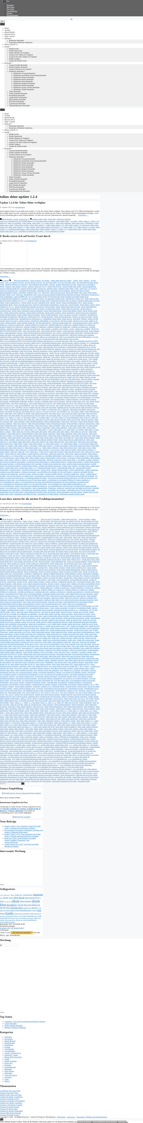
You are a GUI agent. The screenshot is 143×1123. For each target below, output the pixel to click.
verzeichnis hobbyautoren (30, 470)
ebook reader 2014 (27, 309)
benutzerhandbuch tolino (8, 293)
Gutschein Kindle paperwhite (72, 333)
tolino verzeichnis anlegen (29, 737)
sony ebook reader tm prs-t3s (63, 403)
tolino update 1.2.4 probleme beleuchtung (47, 456)
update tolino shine (89, 229)
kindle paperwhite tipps (38, 636)
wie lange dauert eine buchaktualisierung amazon (25, 757)
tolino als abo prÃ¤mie (58, 420)
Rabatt (13, 918)
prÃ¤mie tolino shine (17, 399)
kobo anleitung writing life (61, 642)
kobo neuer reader (78, 646)
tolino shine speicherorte (87, 719)
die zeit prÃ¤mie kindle (87, 551)
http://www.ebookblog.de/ (49, 337)
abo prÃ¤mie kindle (50, 283)
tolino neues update (32, 709)
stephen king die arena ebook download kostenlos (78, 695)
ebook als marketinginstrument (69, 556)
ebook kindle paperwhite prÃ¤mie (68, 307)
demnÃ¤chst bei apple (90, 545)
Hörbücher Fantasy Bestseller (23, 77)
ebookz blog (68, 578)
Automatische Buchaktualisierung (72, 533)
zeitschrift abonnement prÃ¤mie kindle (13, 777)
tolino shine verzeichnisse (24, 731)
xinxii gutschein (25, 488)
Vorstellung (4, 751)
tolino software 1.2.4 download (26, 450)
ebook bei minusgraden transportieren (46, 305)
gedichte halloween (42, 592)
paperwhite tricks (31, 395)
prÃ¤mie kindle (15, 680)
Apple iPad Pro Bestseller (18, 97)
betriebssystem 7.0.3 (34, 293)
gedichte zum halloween (31, 329)
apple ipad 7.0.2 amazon (88, 289)
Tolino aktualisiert (85, 703)
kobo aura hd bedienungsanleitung (12, 644)
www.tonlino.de (76, 773)
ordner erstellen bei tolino (24, 670)
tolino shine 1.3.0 (60, 430)
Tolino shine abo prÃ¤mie (21, 432)
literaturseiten (94, 654)
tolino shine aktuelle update (33, 713)
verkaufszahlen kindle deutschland (55, 747)
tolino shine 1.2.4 (38, 223)
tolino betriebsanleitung (52, 422)
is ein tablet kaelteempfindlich (49, 345)
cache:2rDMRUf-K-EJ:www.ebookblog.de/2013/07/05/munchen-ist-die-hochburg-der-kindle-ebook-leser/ (51, 297)
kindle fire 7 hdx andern (51, 357)
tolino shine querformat (69, 719)
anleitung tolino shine (39, 219)
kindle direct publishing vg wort (39, 624)
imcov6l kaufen (67, 343)
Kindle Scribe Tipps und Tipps (11, 1095)
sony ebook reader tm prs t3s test (40, 403)
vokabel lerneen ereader (59, 470)
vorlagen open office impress (10, 472)
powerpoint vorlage (31, 397)
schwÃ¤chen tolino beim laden (11, 691)
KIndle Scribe (14, 49)
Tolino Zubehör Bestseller (18, 93)
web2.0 (82, 474)
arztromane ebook (43, 291)
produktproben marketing (18, 401)
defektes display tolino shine (71, 545)
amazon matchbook (89, 287)
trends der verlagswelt (54, 460)
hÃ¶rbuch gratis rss (20, 598)
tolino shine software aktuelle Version (45, 440)
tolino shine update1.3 (16, 448)
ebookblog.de (92, 315)
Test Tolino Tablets (77, 411)
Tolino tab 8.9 (44, 452)
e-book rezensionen (27, 556)
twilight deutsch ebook (58, 462)
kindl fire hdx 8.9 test (89, 351)
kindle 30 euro (54, 353)
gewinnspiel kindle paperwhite (53, 594)
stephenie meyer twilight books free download (44, 697)
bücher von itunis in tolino (80, 291)
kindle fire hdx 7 (13, 363)
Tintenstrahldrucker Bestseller (19, 106)
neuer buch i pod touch (46, 393)
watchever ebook (25, 474)
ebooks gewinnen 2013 (75, 576)
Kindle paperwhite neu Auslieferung (32, 634)
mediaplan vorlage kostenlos (85, 389)
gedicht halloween (46, 588)
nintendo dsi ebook (6, 668)
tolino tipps (44, 454)
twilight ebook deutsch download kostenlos (69, 741)
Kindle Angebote (10, 1061)
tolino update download (84, 735)
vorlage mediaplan (91, 470)
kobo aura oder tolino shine (70, 379)
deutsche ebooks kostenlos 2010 (39, 301)
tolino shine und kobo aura (9, 721)
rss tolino (74, 221)
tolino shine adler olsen (39, 432)
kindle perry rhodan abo (42, 638)
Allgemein (8, 1037)
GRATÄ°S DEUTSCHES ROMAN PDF (34, 596)
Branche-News (9, 34)
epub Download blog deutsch (17, 580)
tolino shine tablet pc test (40, 442)
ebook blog (52, 219)
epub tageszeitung (62, 580)
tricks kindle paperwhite (37, 739)
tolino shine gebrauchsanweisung (35, 436)
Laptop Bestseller (10, 1024)
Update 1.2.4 (62, 229)
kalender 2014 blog (28, 349)
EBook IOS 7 (76, 560)
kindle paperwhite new (54, 634)
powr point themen (84, 397)
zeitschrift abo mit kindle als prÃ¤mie (78, 488)
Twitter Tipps (66, 466)
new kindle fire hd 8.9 (40, 666)
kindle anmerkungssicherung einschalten (82, 622)
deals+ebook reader (92, 299)
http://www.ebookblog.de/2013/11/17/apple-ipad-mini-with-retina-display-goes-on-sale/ (47, 339)
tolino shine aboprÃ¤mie (14, 713)
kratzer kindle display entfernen (11, 652)
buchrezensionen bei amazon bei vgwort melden (27, 543)
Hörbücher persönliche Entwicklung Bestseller (29, 75)
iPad (39, 910)
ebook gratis (66, 560)
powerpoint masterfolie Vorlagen (49, 672)
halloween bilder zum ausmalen (11, 335)
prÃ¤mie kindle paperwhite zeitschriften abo (37, 680)
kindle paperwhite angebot (40, 632)
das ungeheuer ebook (36, 299)
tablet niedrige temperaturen (19, 409)
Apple (76, 289)
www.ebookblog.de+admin (54, 231)
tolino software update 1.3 (86, 450)
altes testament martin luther (38, 285)
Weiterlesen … (83, 215)
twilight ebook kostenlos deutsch (43, 743)
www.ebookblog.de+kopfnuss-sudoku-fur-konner (17, 769)
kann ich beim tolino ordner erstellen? (56, 616)
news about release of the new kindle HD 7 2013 (66, 666)
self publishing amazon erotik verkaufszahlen (39, 691)
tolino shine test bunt (56, 442)
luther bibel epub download (71, 387)
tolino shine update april (47, 725)
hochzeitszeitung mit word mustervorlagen (78, 602)
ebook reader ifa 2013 (55, 566)
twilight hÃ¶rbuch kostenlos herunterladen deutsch (73, 743)
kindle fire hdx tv (25, 365)
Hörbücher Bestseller (16, 40)
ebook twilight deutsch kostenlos (28, 315)
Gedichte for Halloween (79, 327)
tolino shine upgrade (7, 731)
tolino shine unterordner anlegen (48, 721)
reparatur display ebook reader (76, 686)
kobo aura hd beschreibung (50, 379)
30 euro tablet (45, 521)
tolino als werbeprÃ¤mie (33, 705)
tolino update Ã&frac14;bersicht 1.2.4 (49, 227)
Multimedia (49, 662)
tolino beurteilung (78, 705)
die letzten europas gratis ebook (67, 551)
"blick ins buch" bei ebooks (39, 281)
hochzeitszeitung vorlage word (33, 604)
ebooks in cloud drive (91, 576)
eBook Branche (7, 519)
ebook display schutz (87, 305)
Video (6, 1079)
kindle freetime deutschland (31, 367)
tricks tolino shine (69, 460)
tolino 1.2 (87, 221)
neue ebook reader (60, 662)
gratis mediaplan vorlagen (13, 333)
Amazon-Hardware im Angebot (20, 69)
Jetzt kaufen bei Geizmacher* (22, 933)
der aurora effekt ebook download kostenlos (15, 547)
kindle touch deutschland (6, 916)
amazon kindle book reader (71, 287)
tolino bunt (74, 422)
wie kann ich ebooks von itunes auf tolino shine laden (57, 755)
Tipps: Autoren (9, 36)
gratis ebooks (81, 596)
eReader (84, 319)
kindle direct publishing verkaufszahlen (14, 624)
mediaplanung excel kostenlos (10, 391)
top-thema (5, 281)
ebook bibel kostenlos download (31, 558)
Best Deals (10, 7)
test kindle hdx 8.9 (28, 411)
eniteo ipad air (67, 319)
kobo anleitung (34, 379)
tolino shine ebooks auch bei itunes (16, 715)
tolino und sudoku (80, 454)
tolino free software (20, 424)
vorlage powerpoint (71, 749)
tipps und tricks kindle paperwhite (73, 413)
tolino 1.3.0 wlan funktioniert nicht (71, 418)
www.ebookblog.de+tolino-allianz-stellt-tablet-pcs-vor (67, 484)
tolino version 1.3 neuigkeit (66, 458)
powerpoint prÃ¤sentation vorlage (74, 672)
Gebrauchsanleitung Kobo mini (28, 588)
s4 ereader (39, 688)
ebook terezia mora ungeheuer (86, 313)
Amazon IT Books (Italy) (9, 1109)
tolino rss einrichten (14, 223)
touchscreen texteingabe (37, 460)
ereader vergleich (51, 582)
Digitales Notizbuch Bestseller (15, 1028)
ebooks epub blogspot (58, 576)
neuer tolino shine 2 (63, 221)
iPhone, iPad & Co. (11, 44)
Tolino (80, 221)
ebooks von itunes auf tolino (82, 317)
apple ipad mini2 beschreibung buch (74, 531)
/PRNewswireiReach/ (21, 281)
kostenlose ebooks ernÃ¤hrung (11, 383)
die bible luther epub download (44, 551)
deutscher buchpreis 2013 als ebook (63, 301)
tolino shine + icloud (47, 711)
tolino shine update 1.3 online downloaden (53, 446)
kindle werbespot (22, 379)
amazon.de (42, 289)
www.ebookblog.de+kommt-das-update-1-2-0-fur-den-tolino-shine (23, 484)
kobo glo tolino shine (63, 646)
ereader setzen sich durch (9, 321)
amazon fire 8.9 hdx (54, 287)
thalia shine (8, 413)
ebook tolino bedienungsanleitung (68, 570)
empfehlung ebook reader (52, 319)
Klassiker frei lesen (27, 642)
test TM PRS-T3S (63, 411)
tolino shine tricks (6, 444)
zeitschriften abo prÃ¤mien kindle (12, 779)
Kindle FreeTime (15, 367)
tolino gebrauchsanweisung (56, 424)
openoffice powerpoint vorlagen (61, 668)
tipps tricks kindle (41, 701)
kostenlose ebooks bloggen (34, 650)
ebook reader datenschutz (52, 311)
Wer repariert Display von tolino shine (20, 476)
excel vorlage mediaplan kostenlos (35, 584)
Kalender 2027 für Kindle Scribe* (12, 928)
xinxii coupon (87, 773)
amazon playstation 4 (20, 529)
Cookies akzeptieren (84, 1122)
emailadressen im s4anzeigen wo (30, 319)
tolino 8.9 (3, 223)
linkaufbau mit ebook (64, 654)
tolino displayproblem (24, 707)
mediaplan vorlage (67, 389)
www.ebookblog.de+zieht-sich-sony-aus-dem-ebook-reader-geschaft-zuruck (42, 773)
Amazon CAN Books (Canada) (11, 1105)
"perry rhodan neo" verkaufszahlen (21, 895)
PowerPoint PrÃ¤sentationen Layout (30, 674)
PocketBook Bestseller (17, 95)
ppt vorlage (95, 397)
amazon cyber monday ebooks (16, 287)
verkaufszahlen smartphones (78, 747)
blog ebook (83, 293)
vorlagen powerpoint (28, 472)
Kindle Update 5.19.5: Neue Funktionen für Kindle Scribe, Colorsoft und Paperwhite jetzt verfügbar (22, 835)
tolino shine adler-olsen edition (58, 432)
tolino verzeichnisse (46, 737)
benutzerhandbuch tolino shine (52, 537)
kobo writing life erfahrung (56, 381)
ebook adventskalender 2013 (72, 303)
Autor (11, 898)
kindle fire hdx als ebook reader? (63, 363)
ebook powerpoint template (76, 562)
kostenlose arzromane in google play (80, 381)
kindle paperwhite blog (59, 632)
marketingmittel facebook (76, 658)
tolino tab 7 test (23, 452)
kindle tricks (72, 640)
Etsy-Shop (10, 9)
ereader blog (11, 582)
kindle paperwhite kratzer (43, 373)
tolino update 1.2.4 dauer (86, 227)
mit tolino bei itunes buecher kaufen (80, 391)
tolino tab (14, 452)
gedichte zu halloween (14, 329)
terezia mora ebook (70, 699)
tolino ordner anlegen (47, 709)
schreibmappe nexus (91, 688)
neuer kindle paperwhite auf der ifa (22, 664)
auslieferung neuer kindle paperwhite (46, 533)
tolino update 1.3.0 (81, 456)
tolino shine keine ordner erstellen (17, 717)
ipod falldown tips (31, 345)
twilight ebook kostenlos (22, 743)
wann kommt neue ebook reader (20, 751)
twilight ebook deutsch (75, 462)
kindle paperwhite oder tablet (73, 634)
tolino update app (69, 735)
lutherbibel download (89, 387)
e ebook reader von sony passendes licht (35, 303)
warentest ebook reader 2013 (42, 751)
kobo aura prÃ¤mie (19, 646)
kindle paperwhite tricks (58, 377)
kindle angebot (14, 355)
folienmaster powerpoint (36, 586)
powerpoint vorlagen (46, 397)
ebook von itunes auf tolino (68, 315)
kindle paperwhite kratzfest (62, 373)
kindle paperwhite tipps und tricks (16, 377)
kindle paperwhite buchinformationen (81, 632)
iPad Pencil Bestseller (16, 102)
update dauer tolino (75, 229)
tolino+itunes (9, 460)
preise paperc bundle (16, 682)
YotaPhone (52, 488)
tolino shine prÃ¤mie (23, 440)
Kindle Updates (14, 59)
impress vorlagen (80, 343)
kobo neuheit (28, 381)
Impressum (71, 1117)
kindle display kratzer (59, 624)
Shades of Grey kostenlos (76, 691)
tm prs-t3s (65, 415)
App (1, 898)
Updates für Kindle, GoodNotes (11, 1097)
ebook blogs (76, 558)
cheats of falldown (50, 543)
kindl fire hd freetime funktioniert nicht (67, 351)
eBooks (9, 13)
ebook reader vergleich (53, 313)
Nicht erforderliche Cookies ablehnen (105, 1122)
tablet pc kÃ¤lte (35, 409)
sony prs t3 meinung (38, 405)
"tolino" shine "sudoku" (81, 281)
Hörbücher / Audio (11, 1055)
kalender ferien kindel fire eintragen (48, 349)
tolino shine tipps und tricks (87, 442)
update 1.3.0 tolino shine (80, 466)
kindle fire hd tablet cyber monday (69, 361)
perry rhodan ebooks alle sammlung (46, 670)
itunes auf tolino (67, 614)
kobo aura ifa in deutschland (50, 644)
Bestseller (10, 5)
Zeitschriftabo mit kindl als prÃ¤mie (41, 777)
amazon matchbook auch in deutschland (70, 527)
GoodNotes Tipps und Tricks (10, 1091)
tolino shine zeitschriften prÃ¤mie (46, 731)
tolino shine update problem (54, 729)
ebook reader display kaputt (72, 311)
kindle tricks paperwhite (85, 640)
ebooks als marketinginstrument (11, 576)
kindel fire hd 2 (14, 618)
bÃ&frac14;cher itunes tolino (30, 537)
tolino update (30, 227)
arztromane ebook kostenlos (60, 291)
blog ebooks (92, 293)
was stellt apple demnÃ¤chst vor (24, 753)
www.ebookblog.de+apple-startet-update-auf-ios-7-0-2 (37, 763)
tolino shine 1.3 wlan (45, 430)
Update (2, 920)
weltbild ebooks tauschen (80, 753)
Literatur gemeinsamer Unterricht (67, 385)
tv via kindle (80, 460)
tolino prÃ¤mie (11, 428)
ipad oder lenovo (67, 612)
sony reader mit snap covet (65, 405)
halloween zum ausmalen (34, 600)
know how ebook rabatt (43, 642)
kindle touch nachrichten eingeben (55, 640)
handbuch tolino (18, 337)
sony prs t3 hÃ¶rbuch (22, 405)
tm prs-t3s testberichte (77, 415)
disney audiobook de (12, 303)
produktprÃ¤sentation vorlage (35, 682)
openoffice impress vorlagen (40, 668)
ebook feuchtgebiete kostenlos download (29, 307)
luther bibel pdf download (19, 658)
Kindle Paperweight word (83, 630)
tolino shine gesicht (53, 715)
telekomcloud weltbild (78, 409)
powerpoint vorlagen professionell (50, 678)
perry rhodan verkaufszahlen (26, 916)
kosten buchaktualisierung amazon (12, 650)
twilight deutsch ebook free (79, 739)
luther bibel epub (55, 387)
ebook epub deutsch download (11, 560)
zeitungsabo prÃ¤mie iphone (41, 781)
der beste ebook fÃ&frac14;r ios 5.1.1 (13, 301)
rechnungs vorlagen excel (42, 686)
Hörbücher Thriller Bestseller (23, 89)
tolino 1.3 (12, 418)
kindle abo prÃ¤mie (87, 353)
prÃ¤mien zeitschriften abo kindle (37, 399)
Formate (7, 1047)
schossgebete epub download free (55, 688)
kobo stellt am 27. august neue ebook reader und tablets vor (42, 648)
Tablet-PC (65, 409)
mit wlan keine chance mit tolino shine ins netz (28, 662)
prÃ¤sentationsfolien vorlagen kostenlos (64, 399)
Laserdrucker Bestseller (17, 104)
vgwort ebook (45, 470)
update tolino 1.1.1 (33, 745)
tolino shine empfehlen (64, 434)
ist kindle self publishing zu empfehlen (23, 614)
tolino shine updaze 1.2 (16, 227)
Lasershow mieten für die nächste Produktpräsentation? (32, 498)
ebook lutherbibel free (88, 307)
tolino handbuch (72, 424)
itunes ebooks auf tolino (82, 614)
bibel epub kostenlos (7, 539)
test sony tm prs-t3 (49, 411)
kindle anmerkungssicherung (31, 355)
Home (6, 28)
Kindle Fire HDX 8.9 (27, 363)
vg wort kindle (29, 749)
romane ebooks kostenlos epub (24, 688)
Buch (37, 898)
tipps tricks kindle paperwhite (58, 701)
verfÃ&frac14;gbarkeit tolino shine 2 (31, 231)
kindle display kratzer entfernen (66, 355)
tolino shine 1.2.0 (18, 430)
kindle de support (48, 355)
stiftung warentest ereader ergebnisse (74, 697)
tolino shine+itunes (84, 448)
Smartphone (30, 918)
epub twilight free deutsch (79, 580)
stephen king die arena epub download (42, 407)
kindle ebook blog (74, 624)
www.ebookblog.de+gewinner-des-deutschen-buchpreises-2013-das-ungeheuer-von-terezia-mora (54, 482)
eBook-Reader (9, 32)
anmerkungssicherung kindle (32, 531)
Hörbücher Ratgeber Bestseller (24, 83)
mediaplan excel (30, 660)
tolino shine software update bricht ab (72, 440)
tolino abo (31, 420)
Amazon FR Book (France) (9, 1115)
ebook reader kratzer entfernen (14, 313)
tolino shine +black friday (87, 428)
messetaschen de (61, 391)
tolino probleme (89, 709)
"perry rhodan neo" (5, 895)
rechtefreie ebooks (58, 686)
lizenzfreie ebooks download (24, 656)
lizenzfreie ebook (86, 385)
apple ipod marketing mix (9, 291)
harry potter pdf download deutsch (35, 602)
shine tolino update (14, 693)
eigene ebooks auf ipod (81, 578)
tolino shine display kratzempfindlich (20, 434)
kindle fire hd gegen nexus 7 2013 (80, 359)
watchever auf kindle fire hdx (83, 472)
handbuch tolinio (6, 337)
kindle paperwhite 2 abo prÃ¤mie (21, 371)
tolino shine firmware (80, 434)
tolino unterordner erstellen (42, 733)
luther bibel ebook (41, 656)
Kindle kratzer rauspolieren (70, 369)
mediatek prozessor (57, 660)
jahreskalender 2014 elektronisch (54, 347)
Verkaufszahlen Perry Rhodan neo (13, 920)
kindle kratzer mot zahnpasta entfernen (46, 369)
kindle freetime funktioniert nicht (53, 367)
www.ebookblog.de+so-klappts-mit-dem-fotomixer (54, 769)
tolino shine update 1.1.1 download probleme (37, 723)
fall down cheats (66, 321)
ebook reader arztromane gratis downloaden (27, 311)
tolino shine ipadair (14, 438)
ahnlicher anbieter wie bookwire (16, 285)
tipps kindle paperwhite (39, 413)
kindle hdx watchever (24, 369)
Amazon (52, 285)
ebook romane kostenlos (25, 570)
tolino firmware (38, 707)
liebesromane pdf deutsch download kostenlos (39, 654)
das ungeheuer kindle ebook (55, 299)
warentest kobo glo (60, 751)
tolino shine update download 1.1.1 (20, 727)
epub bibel (76, 319)
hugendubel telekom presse (51, 343)
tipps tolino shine (55, 413)
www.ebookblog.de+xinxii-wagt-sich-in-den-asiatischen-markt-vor (23, 486)
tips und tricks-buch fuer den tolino (33, 415)
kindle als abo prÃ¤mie (56, 620)
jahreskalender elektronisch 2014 (78, 347)
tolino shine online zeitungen (85, 438)
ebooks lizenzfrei (47, 317)
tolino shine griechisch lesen (81, 436)
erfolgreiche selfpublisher (39, 321)
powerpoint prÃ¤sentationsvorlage (56, 674)
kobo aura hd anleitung (88, 642)
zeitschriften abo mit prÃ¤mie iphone (85, 777)
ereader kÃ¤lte (93, 319)
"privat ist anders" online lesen (10, 521)
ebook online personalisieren (10, 309)
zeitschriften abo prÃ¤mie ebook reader (81, 490)
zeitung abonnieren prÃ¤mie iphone (69, 492)
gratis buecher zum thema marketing (63, 596)
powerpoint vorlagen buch (25, 676)
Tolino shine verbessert (50, 448)
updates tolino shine (7, 747)
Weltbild (68, 753)
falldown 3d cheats (78, 584)
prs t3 (92, 684)
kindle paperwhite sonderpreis (18, 636)
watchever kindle (38, 474)
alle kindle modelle (60, 523)
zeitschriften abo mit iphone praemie (33, 490)
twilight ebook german (30, 466)
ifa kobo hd (72, 608)
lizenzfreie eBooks (6, 387)
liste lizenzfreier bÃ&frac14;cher (43, 385)
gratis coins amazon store (31, 331)
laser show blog (64, 652)
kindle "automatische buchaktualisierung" (34, 353)
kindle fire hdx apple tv (84, 363)
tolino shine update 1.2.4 (55, 225)
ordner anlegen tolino (81, 668)
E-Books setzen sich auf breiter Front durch (25, 236)
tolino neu (64, 426)
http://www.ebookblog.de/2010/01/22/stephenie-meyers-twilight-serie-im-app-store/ (29, 606)
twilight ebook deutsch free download (28, 464)
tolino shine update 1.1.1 (85, 721)
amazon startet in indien (29, 289)
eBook (58, 303)
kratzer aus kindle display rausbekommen (83, 650)
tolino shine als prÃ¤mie (79, 432)
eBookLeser (22, 317)
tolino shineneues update (67, 731)
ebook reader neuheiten (89, 566)
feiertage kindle (10, 323)
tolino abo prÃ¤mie (42, 420)
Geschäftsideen (9, 1051)
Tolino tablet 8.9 (10, 454)
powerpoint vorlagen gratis (67, 676)
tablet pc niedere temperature (43, 699)
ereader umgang (24, 321)
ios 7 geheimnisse (93, 343)
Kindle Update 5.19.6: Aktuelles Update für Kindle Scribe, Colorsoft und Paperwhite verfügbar (22, 827)
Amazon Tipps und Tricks (9, 1093)
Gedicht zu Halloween (16, 325)
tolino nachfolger (55, 426)
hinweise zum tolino (32, 337)
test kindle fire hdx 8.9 (13, 411)
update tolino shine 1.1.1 (63, 745)
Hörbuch (7, 38)
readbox (30, 401)
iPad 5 (13, 612)
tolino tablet (88, 731)
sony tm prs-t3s (5, 407)
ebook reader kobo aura (72, 566)
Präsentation (4, 682)
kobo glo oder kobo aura (14, 381)
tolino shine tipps (71, 442)
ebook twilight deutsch (8, 315)
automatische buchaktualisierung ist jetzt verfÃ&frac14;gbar (54, 535)
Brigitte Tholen (5, 295)
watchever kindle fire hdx (54, 474)
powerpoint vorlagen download (46, 676)
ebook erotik (26, 560)
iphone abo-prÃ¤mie (81, 612)
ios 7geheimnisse (6, 345)
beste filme (22, 293)
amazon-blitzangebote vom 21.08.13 (62, 529)
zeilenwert (60, 488)
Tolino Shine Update (21, 225)
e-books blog (7, 901)
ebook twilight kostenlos (49, 315)
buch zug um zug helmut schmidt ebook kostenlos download (59, 295)
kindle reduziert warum (87, 377)
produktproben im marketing (57, 682)
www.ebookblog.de (60, 759)
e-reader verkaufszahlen (43, 556)
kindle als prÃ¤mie (89, 620)
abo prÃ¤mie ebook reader (9, 523)
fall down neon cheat (80, 321)
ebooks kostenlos (6, 578)
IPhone (2, 913)
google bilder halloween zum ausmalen (78, 594)
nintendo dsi (95, 666)
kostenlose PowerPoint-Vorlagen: (56, 650)
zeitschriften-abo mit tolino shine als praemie (40, 492)
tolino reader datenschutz (27, 428)
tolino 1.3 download (24, 418)
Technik (7, 30)
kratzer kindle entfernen (31, 652)
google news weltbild (82, 329)
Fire (40, 908)
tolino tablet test (33, 454)
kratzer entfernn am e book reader (34, 383)
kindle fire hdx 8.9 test (44, 363)
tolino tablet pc (22, 454)
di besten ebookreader (85, 301)
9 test (6, 283)
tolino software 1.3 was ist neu (49, 450)
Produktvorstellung (74, 682)
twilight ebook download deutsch (78, 464)
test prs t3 (39, 411)
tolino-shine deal (6, 739)
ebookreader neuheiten (90, 574)
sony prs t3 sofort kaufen (84, 693)
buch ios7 (33, 541)
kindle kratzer (44, 628)
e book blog (22, 905)
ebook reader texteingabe (35, 313)
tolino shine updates (71, 729)
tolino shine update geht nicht (44, 727)
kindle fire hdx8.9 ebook (59, 365)
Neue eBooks (9, 1071)
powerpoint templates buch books (12, 397)
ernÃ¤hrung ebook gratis (86, 582)
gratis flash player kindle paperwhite (75, 331)
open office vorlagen (21, 668)
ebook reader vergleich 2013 (76, 568)
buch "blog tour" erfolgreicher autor (24, 295)
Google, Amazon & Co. (21, 219)
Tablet (6, 409)
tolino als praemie (87, 420)
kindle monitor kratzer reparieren (18, 630)
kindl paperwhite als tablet (9, 353)
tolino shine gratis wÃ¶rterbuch (83, 223)
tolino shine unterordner (28, 721)
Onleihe (5, 395)
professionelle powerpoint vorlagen (44, 684)
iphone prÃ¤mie (18, 345)
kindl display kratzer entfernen (52, 618)
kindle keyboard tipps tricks (29, 628)
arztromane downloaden (27, 291)
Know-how (8, 1063)
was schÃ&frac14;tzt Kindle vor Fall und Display (54, 472)
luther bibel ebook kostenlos (38, 387)
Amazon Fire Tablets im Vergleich (21, 55)
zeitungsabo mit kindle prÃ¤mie (25, 494)
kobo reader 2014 (40, 381)
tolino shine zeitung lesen (68, 448)
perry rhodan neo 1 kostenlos (70, 670)
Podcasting (8, 1073)
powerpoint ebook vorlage (69, 395)
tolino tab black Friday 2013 (74, 452)
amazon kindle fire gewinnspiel (80, 525)
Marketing (16, 916)
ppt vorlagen (4, 399)
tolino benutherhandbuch (34, 422)
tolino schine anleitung (59, 428)
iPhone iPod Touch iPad (13, 1057)
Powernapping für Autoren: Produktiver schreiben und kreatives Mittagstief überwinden (23, 831)
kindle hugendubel (12, 628)
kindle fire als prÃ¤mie (69, 357)
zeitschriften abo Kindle (63, 777)
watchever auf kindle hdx (9, 474)
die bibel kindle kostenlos (88, 549)
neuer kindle (88, 662)
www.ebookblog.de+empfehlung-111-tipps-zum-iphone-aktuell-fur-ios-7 (33, 765)
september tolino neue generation (53, 401)
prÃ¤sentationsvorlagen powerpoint (82, 680)
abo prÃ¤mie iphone (27, 523)
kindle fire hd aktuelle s (8, 359)
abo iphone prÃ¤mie (16, 283)
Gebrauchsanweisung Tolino (82, 323)
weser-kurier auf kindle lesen (44, 476)
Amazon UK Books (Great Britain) (12, 1101)
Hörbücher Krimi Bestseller (23, 81)
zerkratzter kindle (84, 781)
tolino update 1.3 (68, 456)
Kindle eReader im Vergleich (19, 53)
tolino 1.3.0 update (38, 418)
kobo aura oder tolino (83, 644)
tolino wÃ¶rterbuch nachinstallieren (66, 737)
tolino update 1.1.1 (69, 733)
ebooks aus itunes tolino (31, 576)
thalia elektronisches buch (9, 701)
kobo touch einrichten (72, 648)
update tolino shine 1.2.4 (8, 231)
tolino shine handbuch (69, 715)
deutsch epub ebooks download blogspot (77, 547)
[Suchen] (22, 783)
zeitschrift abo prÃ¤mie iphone (87, 775)
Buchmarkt (85, 295)
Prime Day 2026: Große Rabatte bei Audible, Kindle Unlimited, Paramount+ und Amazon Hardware (20, 840)
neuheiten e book (25, 666)
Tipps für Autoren (10, 1075)
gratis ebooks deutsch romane (51, 331)
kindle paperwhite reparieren (56, 375)
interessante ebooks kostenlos (64, 610)
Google (71, 329)
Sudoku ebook (93, 697)
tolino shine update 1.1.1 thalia (65, 723)
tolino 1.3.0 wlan (52, 418)
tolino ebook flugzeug (86, 422)
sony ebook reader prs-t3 (19, 403)
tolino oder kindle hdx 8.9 (78, 426)
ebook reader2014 (68, 313)
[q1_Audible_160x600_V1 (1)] (9, 945)
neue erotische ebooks (30, 393)
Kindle (6, 47)
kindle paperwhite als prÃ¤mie (19, 632)
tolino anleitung (19, 422)
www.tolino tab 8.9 (12, 488)
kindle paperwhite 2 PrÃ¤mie (44, 371)
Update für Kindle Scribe (18, 61)
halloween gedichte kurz (60, 335)
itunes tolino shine (35, 347)
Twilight (89, 460)
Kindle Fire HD (5, 626)
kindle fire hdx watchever (40, 365)
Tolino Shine (26, 223)
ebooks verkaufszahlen (34, 578)
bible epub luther (21, 539)
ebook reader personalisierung (10, 568)
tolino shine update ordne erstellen (12, 729)
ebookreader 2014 (34, 317)
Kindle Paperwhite (15, 51)
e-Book (52, 303)
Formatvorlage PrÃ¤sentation (83, 586)
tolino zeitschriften (83, 458)
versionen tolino (15, 470)
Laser (56, 652)
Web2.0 (7, 1081)
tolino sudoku (5, 452)
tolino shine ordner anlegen (14, 719)
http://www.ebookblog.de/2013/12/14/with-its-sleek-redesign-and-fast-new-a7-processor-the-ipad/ (34, 341)
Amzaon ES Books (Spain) (9, 1107)
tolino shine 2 (50, 223)
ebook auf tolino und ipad (23, 305)
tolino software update (68, 450)
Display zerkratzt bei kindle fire (31, 554)
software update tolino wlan (75, 401)
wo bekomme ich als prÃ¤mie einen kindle (31, 480)
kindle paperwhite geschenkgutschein (20, 373)
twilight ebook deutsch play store (54, 464)
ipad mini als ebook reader (50, 612)
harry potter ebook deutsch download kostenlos (77, 600)
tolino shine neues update (44, 438)
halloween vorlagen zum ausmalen (81, 335)
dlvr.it (45, 554)
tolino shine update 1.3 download (26, 446)
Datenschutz (61, 1117)
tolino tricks (69, 454)
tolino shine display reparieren (44, 434)
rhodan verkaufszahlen (21, 918)
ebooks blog (45, 576)
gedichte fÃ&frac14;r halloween (36, 325)
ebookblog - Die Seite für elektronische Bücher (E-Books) (24, 1021)
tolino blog (65, 422)
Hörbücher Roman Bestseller (23, 85)
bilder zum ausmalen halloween (59, 539)
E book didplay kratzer (77, 554)
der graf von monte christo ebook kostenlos (47, 547)
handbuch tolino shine (51, 600)
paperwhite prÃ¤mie (16, 395)
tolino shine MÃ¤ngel (37, 717)
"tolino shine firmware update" (61, 281)
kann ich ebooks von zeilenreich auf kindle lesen (79, 349)
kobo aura (75, 642)
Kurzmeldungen (12, 15)
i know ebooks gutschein (58, 608)
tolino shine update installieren (66, 727)
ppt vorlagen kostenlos (80, 678)
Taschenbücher (12, 11)
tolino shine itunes (28, 438)
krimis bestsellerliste (54, 383)
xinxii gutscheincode (67, 775)
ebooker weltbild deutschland (53, 574)
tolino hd (82, 424)
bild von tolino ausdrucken (37, 539)
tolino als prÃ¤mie (73, 420)
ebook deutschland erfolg (90, 558)
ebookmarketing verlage (73, 574)
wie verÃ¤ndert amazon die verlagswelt (57, 757)
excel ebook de (54, 321)
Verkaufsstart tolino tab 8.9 (46, 468)
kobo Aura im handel (68, 644)
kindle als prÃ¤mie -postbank (10, 622)
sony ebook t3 (45, 693)
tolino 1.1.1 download (31, 703)
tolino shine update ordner (34, 729)
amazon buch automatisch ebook (16, 525)
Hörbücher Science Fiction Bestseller (26, 87)
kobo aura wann (33, 646)
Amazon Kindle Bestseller (18, 65)
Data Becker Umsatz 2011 (74, 299)
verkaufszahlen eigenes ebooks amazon (29, 747)
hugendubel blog (23, 608)
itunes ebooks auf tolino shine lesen (29, 616)
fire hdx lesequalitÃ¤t (43, 323)
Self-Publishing (60, 691)
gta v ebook (57, 333)
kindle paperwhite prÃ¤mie (35, 375)
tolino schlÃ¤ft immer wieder (19, 711)
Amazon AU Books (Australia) (11, 1103)
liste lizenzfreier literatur (80, 654)
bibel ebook (68, 537)
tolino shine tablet (24, 442)
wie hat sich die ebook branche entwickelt (62, 478)
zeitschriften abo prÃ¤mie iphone (11, 492)
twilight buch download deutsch (37, 462)
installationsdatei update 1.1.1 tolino (19, 610)
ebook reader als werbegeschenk (37, 564)
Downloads (8, 1039)
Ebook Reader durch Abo (73, 564)
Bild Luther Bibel (72, 293)
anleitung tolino (52, 289)
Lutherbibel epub (35, 658)
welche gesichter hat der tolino (53, 753)
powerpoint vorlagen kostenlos (65, 397)
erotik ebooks (17, 584)
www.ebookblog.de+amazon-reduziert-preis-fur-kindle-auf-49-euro (23, 761)
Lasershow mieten (85, 652)
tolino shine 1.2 (5, 430)
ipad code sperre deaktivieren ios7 (29, 612)
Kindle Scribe (29, 913)
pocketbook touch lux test (9, 672)
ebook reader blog (56, 564)
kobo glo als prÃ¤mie (47, 646)
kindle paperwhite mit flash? (15, 375)
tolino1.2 (54, 229)
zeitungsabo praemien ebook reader (72, 494)
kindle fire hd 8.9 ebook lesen (88, 357)
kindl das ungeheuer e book (43, 351)
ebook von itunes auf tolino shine (70, 572)
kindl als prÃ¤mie (26, 351)
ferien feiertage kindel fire (26, 323)
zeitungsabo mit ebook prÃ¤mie (68, 779)
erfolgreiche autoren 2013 (67, 582)
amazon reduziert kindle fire (10, 289)
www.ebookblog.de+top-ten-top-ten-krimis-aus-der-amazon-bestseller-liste (40, 771)
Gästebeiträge (9, 1049)
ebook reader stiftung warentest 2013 (35, 568)
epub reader (51, 580)
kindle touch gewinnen (34, 640)
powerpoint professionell (88, 395)
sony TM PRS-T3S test (20, 407)
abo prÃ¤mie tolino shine (67, 283)
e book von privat (13, 556)
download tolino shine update (58, 554)
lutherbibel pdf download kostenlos (12, 389)
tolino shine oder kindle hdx (64, 438)
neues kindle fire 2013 (82, 664)
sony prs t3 (10, 405)
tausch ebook (58, 699)
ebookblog (82, 315)
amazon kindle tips (34, 527)
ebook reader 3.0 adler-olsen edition (47, 309)
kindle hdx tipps (10, 369)
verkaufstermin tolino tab (66, 468)
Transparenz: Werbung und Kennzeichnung (91, 1117)
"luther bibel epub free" (69, 519)
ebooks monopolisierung (62, 317)
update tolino (21, 745)
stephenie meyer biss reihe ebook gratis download (74, 407)
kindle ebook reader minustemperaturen (28, 357)
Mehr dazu (122, 1122)
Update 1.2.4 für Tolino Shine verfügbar (23, 202)
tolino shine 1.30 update (75, 430)
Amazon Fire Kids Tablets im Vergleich (23, 57)
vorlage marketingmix (76, 470)
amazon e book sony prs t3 (37, 287)
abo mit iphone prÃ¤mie (33, 283)
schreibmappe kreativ (75, 688)
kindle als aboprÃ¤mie (74, 620)
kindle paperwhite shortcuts (76, 375)
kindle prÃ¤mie (72, 377)
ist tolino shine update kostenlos (49, 614)
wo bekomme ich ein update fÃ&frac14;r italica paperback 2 (68, 480)
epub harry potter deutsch (37, 580)
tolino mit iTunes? (41, 426)
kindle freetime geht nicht (75, 367)
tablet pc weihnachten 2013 (51, 409)
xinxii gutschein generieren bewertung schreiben (42, 775)
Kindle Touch (37, 913)
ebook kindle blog (6, 562)
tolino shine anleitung (63, 223)
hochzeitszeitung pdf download (11, 604)
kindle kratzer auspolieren (59, 628)
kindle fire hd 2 (17, 626)
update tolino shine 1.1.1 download (85, 745)
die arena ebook (42, 549)
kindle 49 (29, 620)
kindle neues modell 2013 (40, 630)
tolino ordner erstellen (63, 709)
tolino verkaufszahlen (48, 458)
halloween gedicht (29, 335)
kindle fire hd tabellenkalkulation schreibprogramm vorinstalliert (33, 361)
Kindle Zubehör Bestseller (18, 67)
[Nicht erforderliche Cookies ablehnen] (127, 1122)
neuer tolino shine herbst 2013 (80, 393)
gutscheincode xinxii (90, 333)
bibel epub (45, 293)
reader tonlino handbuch (23, 686)
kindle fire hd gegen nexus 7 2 (57, 359)
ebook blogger (74, 305)
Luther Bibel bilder (20, 387)
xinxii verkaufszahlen (39, 488)
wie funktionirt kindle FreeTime (35, 478)
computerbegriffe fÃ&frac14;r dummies (14, 299)
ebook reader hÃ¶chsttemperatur (35, 566)
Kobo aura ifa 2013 (32, 644)
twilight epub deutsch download (49, 466)
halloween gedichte (63, 219)
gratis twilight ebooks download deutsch (37, 333)
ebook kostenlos (44, 562)
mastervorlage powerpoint (14, 660)
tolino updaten (45, 229)
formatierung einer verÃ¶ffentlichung (59, 586)
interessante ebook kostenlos (43, 610)
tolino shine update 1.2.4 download (77, 225)
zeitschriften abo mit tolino (56, 490)
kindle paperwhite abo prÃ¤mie (67, 371)
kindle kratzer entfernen (77, 628)
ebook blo (47, 558)
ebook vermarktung (31, 572)
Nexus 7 (87, 666)
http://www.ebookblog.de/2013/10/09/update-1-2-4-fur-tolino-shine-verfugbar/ (27, 221)
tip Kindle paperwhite (26, 701)
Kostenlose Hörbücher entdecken (20, 42)
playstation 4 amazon (88, 670)
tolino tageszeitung (25, 733)
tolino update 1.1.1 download (87, 733)
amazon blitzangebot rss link (66, 285)
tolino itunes (90, 424)
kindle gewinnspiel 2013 (79, 626)
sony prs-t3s (50, 405)
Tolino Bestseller (15, 91)
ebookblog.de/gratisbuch (8, 317)
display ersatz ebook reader (9, 554)
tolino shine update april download (69, 725)
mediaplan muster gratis (52, 389)
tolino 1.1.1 (19, 703)
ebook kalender (49, 307)
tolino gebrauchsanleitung (36, 424)
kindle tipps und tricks (8, 379)
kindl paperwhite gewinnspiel (73, 618)
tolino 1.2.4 (95, 221)
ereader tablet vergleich (36, 582)
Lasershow (74, 652)
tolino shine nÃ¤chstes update (56, 717)
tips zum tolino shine (53, 415)
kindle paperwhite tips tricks (39, 377)
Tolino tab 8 (34, 452)
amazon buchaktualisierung (38, 525)
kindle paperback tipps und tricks (61, 630)
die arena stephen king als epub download (63, 549)
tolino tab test (90, 452)
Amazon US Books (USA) (9, 1099)
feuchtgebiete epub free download (15, 586)
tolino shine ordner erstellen (35, 719)
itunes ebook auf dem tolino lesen (16, 347)
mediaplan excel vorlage (34, 389)
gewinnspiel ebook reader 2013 (16, 594)
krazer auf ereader (47, 652)
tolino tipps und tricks (56, 454)
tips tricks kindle (14, 415)
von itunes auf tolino (42, 749)
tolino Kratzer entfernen (26, 426)
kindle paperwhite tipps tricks (57, 636)
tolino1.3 (25, 460)
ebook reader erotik (16, 566)
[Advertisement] (19, 869)
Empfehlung (8, 1045)
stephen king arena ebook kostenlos (47, 695)
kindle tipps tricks (18, 640)
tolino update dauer (32, 229)
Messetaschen (50, 391)
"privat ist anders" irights (87, 519)
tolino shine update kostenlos (87, 727)
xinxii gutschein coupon (16, 775)
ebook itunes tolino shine (90, 560)
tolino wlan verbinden (88, 737)
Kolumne (17, 519)
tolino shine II (82, 715)
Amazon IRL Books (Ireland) (10, 1113)
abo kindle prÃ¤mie (73, 521)
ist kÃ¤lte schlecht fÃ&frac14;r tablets (74, 345)
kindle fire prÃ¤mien (75, 365)
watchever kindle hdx (71, 474)
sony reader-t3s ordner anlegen (86, 405)
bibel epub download (57, 293)
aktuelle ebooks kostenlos (44, 523)
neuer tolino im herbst (43, 664)
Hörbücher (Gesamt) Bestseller (24, 73)
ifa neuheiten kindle (84, 608)
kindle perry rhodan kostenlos (61, 638)
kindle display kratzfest (86, 355)
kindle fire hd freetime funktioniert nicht (31, 359)
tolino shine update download (79, 446)
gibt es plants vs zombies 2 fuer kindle (54, 329)
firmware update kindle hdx (62, 323)
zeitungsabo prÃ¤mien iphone (48, 494)
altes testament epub (75, 523)
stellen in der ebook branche (24, 695)
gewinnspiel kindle (35, 594)
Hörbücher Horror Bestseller (23, 79)
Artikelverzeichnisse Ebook (22, 533)
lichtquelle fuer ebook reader (21, 385)
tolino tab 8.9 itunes (57, 452)
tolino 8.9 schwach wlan (18, 420)
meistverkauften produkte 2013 (33, 391)
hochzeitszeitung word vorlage (56, 604)
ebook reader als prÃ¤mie (70, 309)
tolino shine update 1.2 (38, 225)
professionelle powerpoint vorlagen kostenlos (74, 684)
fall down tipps (65, 584)
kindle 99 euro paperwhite (70, 353)
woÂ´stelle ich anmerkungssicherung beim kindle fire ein (32, 759)
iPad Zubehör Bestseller (17, 100)
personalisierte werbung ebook (48, 395)
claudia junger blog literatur (68, 543)
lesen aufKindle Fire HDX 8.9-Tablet (75, 383)
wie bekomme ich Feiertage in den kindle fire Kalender (75, 476)
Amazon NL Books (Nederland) (11, 1111)
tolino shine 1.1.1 (61, 711)
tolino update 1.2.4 (70, 227)
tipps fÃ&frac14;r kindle (21, 413)
